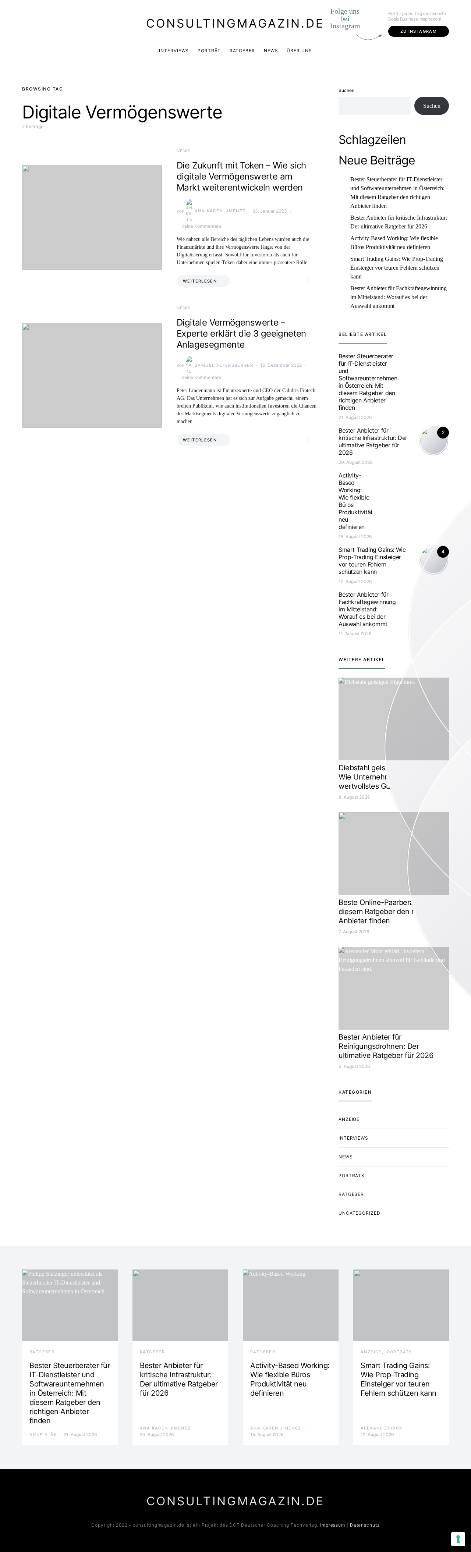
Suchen (346, 90)
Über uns (299, 50)
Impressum (332, 1525)
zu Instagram (418, 31)
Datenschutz (365, 1525)
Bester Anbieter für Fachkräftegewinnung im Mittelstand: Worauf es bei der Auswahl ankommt (398, 297)
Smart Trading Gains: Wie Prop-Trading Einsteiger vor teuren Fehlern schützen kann (396, 268)
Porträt (209, 50)
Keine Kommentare (201, 226)
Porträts (352, 1175)
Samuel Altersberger (224, 365)
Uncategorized (359, 1213)
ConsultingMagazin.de (235, 23)
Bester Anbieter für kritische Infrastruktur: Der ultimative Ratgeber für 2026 (398, 222)
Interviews (174, 50)
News (271, 50)
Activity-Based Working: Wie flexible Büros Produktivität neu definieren (394, 242)
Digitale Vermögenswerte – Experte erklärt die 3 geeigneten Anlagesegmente (241, 333)
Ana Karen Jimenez (220, 210)
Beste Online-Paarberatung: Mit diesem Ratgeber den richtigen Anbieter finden (391, 911)
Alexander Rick (381, 1428)
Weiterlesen (200, 281)
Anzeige (349, 1119)
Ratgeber (242, 50)
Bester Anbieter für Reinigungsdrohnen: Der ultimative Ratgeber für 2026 (386, 1046)
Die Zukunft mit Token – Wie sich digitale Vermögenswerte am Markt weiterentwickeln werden (241, 176)
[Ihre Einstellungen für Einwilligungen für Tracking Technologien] (458, 1539)
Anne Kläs (43, 1434)
